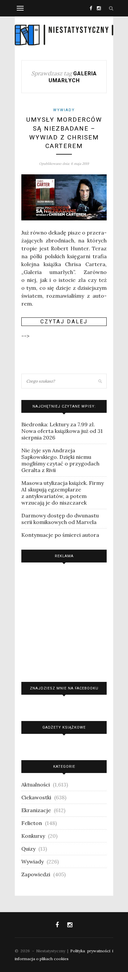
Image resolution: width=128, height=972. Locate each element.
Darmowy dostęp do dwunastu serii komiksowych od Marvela (60, 518)
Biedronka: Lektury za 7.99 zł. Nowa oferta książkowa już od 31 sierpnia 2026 (62, 431)
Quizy (28, 848)
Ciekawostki (36, 797)
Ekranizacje (36, 810)
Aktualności (35, 784)
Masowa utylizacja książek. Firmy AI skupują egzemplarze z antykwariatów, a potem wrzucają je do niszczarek (62, 493)
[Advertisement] (64, 620)
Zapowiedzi (35, 874)
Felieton (31, 823)
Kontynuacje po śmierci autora (60, 535)
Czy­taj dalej (64, 321)
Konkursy (33, 836)
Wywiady (64, 110)
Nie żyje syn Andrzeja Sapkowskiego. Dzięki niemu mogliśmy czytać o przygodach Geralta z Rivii (60, 460)
